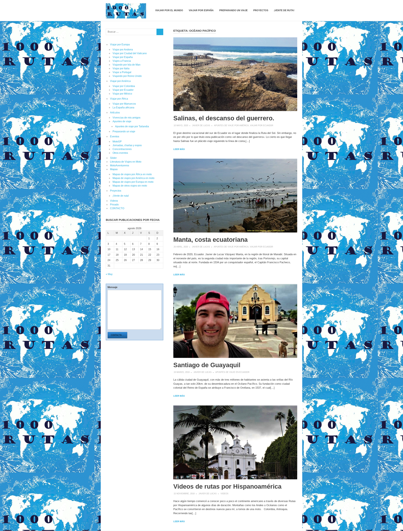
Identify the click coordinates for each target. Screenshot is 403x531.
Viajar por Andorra (123, 49)
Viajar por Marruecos (124, 103)
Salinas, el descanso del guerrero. (223, 118)
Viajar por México (122, 93)
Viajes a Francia (122, 61)
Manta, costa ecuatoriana (210, 239)
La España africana (123, 107)
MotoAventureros (119, 165)
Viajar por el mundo (169, 10)
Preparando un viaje (233, 10)
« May (109, 274)
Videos (224, 493)
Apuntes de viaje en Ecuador (232, 372)
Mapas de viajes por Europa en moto (133, 182)
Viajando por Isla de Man (126, 64)
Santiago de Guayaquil (206, 365)
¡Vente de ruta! (284, 10)
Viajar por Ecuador (261, 125)
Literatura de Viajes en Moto (125, 161)
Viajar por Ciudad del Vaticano (130, 53)
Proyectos (260, 10)
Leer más (179, 149)
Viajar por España (201, 10)
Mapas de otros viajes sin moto (130, 185)
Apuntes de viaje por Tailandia (132, 126)
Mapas (114, 169)
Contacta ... (117, 335)
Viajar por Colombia (124, 86)
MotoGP (117, 141)
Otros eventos (120, 153)
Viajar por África (119, 98)
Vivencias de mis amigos (126, 117)
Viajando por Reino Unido (127, 76)
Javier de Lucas (201, 125)
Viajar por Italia (121, 68)
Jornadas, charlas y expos (127, 145)
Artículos (115, 112)
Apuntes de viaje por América (231, 125)
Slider (113, 158)
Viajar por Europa (120, 44)
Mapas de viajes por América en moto (133, 178)
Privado (114, 204)
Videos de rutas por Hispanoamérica (227, 486)
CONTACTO (117, 208)
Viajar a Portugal (122, 72)
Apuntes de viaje (122, 121)
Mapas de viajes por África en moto (132, 174)
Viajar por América (120, 81)
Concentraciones (122, 149)
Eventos (114, 136)
